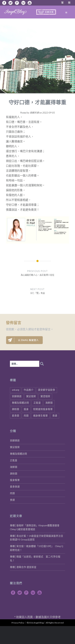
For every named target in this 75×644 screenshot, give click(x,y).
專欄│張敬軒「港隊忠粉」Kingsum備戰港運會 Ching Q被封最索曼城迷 (36, 527)
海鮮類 (49, 402)
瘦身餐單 (15, 480)
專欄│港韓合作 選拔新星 (23, 567)
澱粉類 (15, 409)
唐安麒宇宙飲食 (46, 389)
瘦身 (26, 409)
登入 (25, 329)
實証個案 (31, 396)
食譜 (54, 415)
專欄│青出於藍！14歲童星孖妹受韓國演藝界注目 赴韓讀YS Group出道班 (37, 537)
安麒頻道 (17, 396)
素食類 (15, 415)
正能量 (37, 402)
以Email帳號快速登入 (24, 340)
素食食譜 (15, 486)
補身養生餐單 (40, 415)
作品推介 (28, 389)
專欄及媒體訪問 (20, 402)
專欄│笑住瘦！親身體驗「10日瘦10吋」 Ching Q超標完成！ (36, 548)
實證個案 (45, 396)
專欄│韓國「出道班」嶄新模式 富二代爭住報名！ (35, 558)
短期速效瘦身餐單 (43, 409)
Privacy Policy (18, 622)
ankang (15, 389)
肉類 (26, 415)
